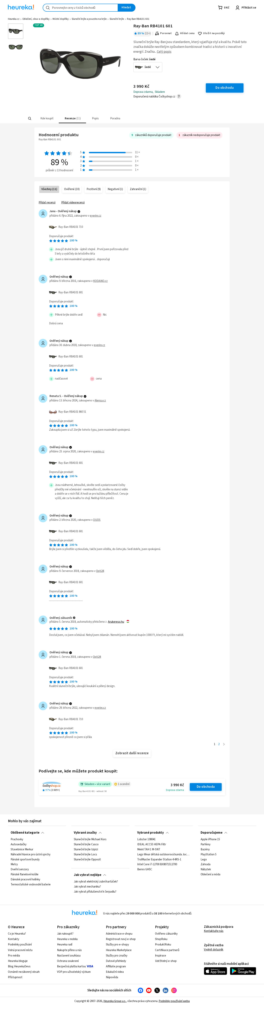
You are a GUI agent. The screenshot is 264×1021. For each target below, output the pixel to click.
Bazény (205, 849)
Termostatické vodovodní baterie (31, 885)
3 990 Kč (177, 785)
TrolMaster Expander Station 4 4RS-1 (159, 860)
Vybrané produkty (150, 832)
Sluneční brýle (117, 19)
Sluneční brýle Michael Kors (90, 839)
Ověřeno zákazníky (166, 934)
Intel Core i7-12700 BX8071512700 (157, 865)
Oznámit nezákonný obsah (24, 972)
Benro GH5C (144, 870)
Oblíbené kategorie (25, 832)
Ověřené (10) (72, 189)
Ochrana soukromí (68, 961)
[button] (46, 118)
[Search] (29, 118)
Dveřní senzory (20, 870)
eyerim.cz (95, 216)
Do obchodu (206, 786)
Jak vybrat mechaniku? (87, 887)
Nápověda (112, 977)
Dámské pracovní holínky (25, 880)
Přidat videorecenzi (73, 203)
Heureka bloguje (18, 961)
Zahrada (205, 865)
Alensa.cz (100, 401)
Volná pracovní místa (20, 950)
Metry (14, 865)
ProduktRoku (163, 945)
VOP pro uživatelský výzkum (74, 972)
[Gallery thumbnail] (16, 31)
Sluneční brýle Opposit (87, 860)
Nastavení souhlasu (69, 956)
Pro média (14, 956)
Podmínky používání (20, 945)
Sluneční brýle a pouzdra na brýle (89, 19)
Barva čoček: (144, 59)
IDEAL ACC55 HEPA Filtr (151, 844)
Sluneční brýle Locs (85, 855)
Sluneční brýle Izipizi (86, 849)
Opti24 (100, 571)
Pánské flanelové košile (24, 874)
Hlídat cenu (187, 33)
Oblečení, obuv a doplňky (35, 19)
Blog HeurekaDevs (19, 966)
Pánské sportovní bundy (25, 860)
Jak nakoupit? (65, 934)
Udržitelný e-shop (166, 961)
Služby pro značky (116, 956)
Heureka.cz (13, 19)
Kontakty (13, 939)
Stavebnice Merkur (22, 849)
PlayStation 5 (208, 855)
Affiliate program (116, 966)
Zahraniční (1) (138, 189)
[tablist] (109, 118)
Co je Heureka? (17, 934)
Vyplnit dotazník (213, 950)
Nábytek (206, 870)
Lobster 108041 (146, 839)
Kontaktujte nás (213, 931)
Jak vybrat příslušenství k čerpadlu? (95, 892)
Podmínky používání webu (174, 1001)
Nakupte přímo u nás (69, 950)
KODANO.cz (100, 281)
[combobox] (80, 8)
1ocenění (123, 784)
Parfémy (205, 844)
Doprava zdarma (175, 790)
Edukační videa (115, 972)
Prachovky (17, 839)
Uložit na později (214, 33)
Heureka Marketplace (119, 950)
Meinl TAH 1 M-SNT (148, 849)
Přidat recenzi (47, 203)
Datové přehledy (116, 961)
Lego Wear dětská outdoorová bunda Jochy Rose (163, 855)
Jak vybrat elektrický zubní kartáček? (96, 882)
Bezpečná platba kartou (71, 966)
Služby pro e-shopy (117, 945)
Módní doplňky (61, 19)
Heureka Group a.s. (114, 1001)
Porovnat (166, 33)
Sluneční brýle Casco (86, 844)
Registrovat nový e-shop (121, 939)
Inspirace (160, 956)
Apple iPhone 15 (210, 839)
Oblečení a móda (210, 874)
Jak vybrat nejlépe (87, 875)
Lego (204, 860)
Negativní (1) (115, 189)
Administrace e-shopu (119, 934)
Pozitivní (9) (94, 189)
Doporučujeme (211, 832)
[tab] (46, 118)
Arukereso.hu (116, 622)
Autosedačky (18, 844)
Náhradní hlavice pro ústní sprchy (30, 855)
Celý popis (164, 51)
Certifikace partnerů (167, 950)
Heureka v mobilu (67, 939)
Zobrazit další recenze (132, 753)
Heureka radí (64, 945)
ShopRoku (161, 939)
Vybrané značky (85, 832)
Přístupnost (15, 977)
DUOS (96, 520)
